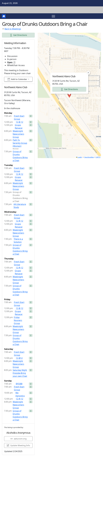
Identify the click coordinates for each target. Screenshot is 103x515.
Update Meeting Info (20, 445)
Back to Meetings (13, 28)
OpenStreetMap (89, 157)
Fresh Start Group (19, 117)
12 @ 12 (19, 122)
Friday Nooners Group (18, 320)
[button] (69, 95)
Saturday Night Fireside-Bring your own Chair (20, 373)
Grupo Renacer (19, 126)
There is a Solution (18, 240)
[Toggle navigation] (53, 16)
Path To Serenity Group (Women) (20, 143)
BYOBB (19, 383)
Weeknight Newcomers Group (18, 134)
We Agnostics (20, 394)
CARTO (98, 157)
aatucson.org (20, 438)
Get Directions (20, 35)
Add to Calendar (19, 79)
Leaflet (79, 157)
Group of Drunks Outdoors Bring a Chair (20, 156)
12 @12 (19, 358)
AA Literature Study (20, 206)
